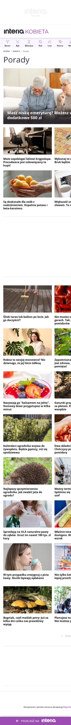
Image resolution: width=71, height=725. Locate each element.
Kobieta (16, 51)
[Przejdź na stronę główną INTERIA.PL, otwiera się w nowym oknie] (14, 31)
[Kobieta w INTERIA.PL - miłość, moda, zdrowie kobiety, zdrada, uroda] (37, 31)
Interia (6, 51)
